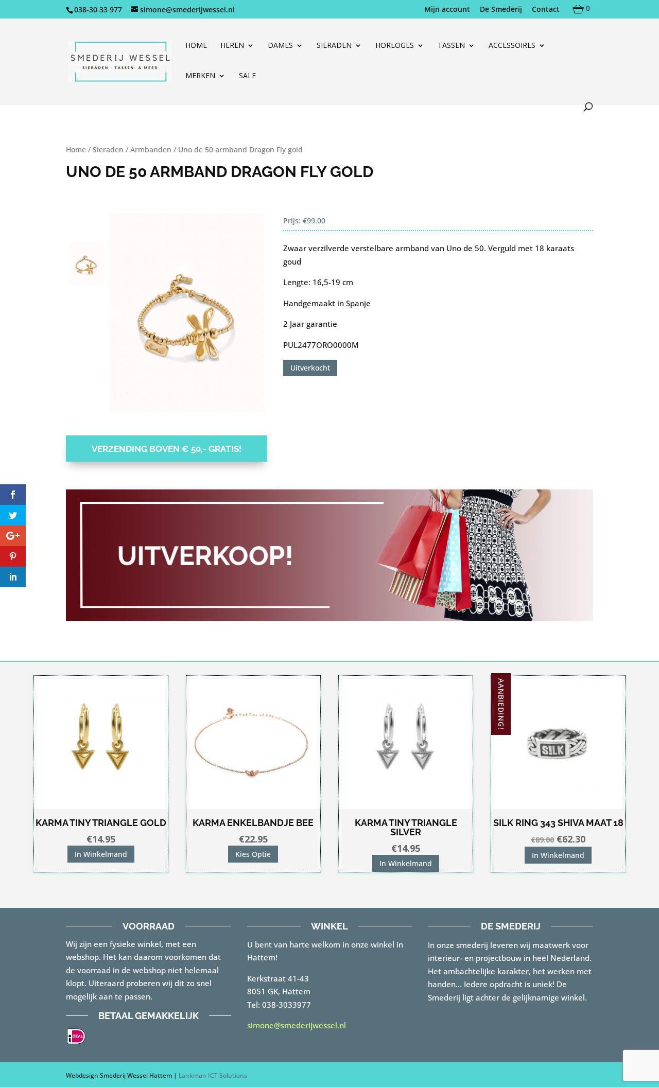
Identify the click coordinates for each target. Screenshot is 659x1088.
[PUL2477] (187, 312)
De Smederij (501, 10)
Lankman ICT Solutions (213, 1075)
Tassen (451, 46)
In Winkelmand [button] (101, 854)
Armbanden (150, 149)
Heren (232, 46)
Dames (280, 46)
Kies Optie (253, 854)
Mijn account (447, 10)
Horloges (394, 46)
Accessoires (512, 46)
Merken (200, 76)
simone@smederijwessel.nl (296, 1025)
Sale (247, 76)
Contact (546, 10)
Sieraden (334, 46)
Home (196, 46)
